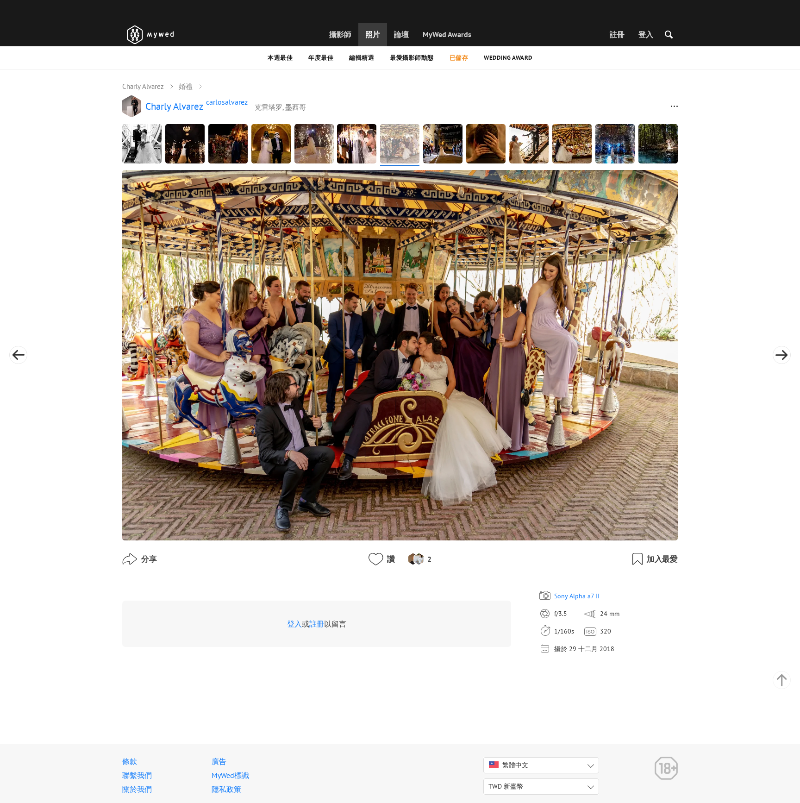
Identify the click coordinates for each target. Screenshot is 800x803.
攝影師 (340, 34)
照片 (372, 34)
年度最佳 (320, 58)
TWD (505, 786)
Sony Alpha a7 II (577, 596)
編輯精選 (361, 58)
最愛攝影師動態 (412, 58)
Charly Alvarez (143, 86)
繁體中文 (515, 765)
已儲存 (459, 58)
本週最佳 (280, 58)
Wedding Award (508, 58)
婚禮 (186, 86)
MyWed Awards (447, 34)
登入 (645, 34)
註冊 (617, 34)
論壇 (401, 34)
